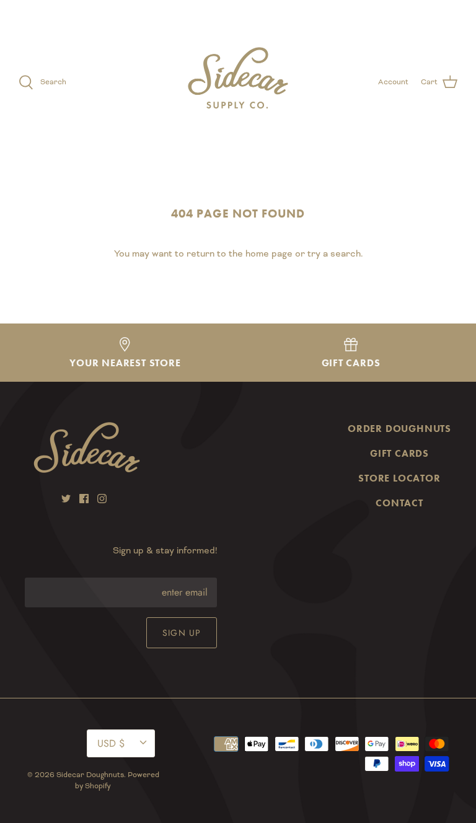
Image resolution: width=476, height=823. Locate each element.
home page (269, 253)
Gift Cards (399, 453)
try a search (334, 253)
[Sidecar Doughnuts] (238, 82)
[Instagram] (102, 498)
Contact (399, 502)
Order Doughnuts (399, 428)
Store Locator (399, 478)
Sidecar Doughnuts (90, 775)
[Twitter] (66, 498)
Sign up (181, 633)
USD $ (432, 10)
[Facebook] (84, 498)
